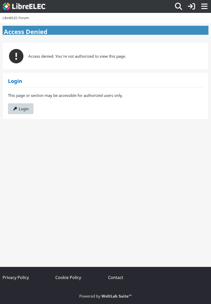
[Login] (191, 6)
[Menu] (204, 6)
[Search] (178, 6)
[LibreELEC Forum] (24, 6)
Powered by (105, 296)
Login (24, 108)
